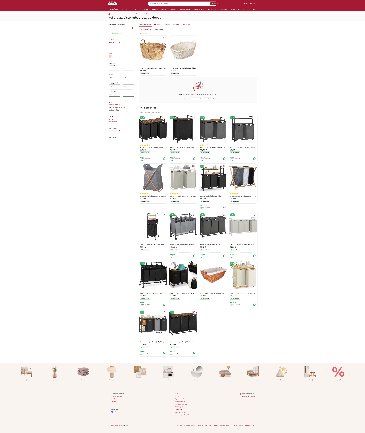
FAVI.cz (193, 425)
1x (209, 145)
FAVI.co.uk (234, 425)
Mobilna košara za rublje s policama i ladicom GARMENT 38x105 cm (162, 245)
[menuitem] (113, 9)
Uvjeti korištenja (180, 412)
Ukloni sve (186, 98)
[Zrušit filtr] (120, 110)
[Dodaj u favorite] (194, 38)
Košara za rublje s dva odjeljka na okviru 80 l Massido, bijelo (190, 293)
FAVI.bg (241, 425)
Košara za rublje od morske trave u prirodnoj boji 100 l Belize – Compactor (165, 68)
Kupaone (197, 380)
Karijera (113, 401)
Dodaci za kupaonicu (136, 14)
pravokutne (113, 122)
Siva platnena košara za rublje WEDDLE (153, 196)
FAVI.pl (204, 425)
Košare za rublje (151, 14)
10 (194, 166)
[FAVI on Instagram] (115, 412)
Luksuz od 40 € (114, 42)
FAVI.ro (210, 425)
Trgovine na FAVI (180, 399)
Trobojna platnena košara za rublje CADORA (244, 196)
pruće (111, 140)
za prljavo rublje (114, 104)
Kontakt (113, 399)
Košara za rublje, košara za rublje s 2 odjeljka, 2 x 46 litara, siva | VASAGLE (225, 147)
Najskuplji (186, 24)
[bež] (110, 56)
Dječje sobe (281, 380)
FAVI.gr (247, 425)
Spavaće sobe (253, 380)
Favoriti (158, 24)
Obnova (140, 380)
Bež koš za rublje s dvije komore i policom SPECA (187, 196)
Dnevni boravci (225, 380)
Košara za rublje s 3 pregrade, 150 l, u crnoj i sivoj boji (158, 342)
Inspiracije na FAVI (181, 404)
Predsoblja (310, 380)
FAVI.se (227, 425)
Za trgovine (178, 409)
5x (149, 193)
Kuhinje (168, 380)
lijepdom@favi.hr (118, 396)
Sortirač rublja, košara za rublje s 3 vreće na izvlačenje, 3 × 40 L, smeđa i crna (226, 196)
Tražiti (214, 3)
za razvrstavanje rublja (117, 107)
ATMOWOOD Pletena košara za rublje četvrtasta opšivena (219, 293)
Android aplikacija (250, 396)
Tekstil (83, 380)
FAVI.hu (216, 425)
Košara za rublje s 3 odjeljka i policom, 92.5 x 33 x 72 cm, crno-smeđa (193, 342)
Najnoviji (167, 24)
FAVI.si (252, 425)
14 (164, 117)
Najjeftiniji (176, 24)
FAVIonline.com (116, 425)
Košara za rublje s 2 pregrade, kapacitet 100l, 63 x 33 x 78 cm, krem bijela (254, 293)
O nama (177, 396)
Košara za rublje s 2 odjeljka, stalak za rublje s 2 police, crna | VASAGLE (254, 147)
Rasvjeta (111, 380)
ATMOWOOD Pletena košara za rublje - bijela (185, 68)
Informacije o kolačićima (183, 415)
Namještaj (26, 380)
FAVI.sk (199, 425)
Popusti (338, 380)
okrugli (111, 119)
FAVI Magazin (179, 407)
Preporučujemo (145, 24)
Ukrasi (55, 380)
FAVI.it (222, 425)
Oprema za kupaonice (120, 14)
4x (239, 193)
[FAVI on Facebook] (112, 412)
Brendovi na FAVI (180, 401)
